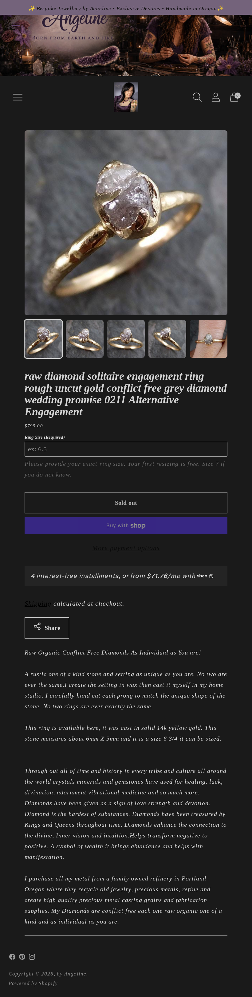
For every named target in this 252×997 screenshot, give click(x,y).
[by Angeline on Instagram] (32, 958)
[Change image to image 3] (126, 339)
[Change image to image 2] (84, 339)
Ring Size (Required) (45, 437)
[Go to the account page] (215, 97)
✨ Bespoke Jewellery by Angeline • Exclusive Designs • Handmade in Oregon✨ (126, 8)
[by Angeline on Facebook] (12, 958)
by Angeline (71, 974)
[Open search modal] (197, 97)
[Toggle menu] (16, 25)
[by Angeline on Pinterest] (22, 958)
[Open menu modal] (17, 97)
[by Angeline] (126, 97)
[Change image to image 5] (208, 339)
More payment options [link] (126, 548)
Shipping (38, 603)
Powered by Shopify (33, 983)
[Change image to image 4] (167, 339)
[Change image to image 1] (43, 339)
